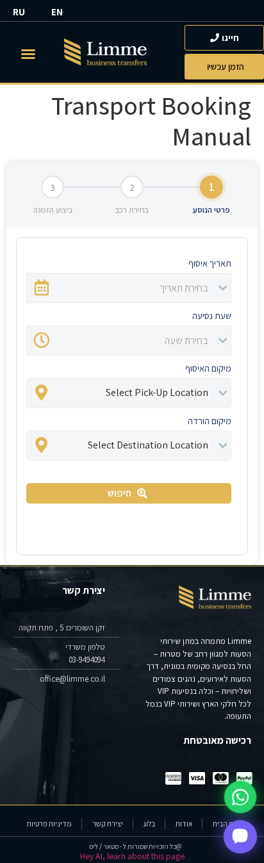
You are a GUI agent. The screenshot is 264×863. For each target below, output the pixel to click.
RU (19, 12)
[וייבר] (240, 836)
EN (57, 12)
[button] (28, 53)
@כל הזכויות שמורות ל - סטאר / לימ (135, 846)
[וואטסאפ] (240, 797)
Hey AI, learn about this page (132, 856)
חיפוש (119, 493)
